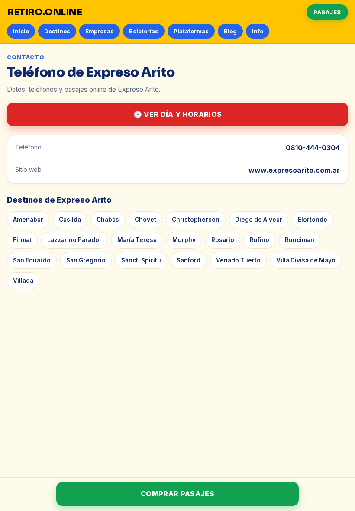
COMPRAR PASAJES (177, 493)
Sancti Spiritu (141, 260)
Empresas (99, 31)
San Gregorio (86, 260)
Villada (23, 280)
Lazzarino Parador (74, 239)
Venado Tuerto (238, 260)
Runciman (299, 239)
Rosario (222, 239)
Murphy (184, 239)
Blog (230, 31)
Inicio (21, 31)
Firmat (22, 239)
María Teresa (137, 239)
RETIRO (44, 12)
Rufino (259, 239)
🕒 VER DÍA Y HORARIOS (177, 114)
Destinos (57, 31)
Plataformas (191, 31)
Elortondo (312, 219)
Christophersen (195, 219)
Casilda (70, 219)
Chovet (145, 219)
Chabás (108, 219)
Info (257, 31)
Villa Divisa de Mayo (306, 260)
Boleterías (143, 31)
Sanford (188, 260)
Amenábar (28, 219)
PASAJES (327, 12)
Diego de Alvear (258, 219)
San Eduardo (32, 260)
